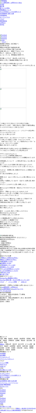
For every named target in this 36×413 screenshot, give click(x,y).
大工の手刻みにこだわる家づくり (10, 11)
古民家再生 (3, 15)
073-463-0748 (5, 291)
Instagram (2, 393)
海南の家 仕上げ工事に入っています (15, 280)
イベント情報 (12, 282)
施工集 (2, 6)
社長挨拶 (3, 353)
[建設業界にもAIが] (18, 261)
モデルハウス (19, 289)
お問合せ (3, 23)
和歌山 (2, 344)
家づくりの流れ (5, 8)
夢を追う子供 (4, 274)
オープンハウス (5, 17)
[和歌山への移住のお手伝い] (18, 258)
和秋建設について (5, 10)
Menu (20, 2)
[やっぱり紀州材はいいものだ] (18, 269)
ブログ (2, 19)
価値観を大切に (9, 278)
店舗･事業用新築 (5, 384)
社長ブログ (3, 364)
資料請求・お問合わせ (11, 287)
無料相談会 (3, 21)
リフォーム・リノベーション (9, 382)
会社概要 (3, 355)
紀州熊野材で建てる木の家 (8, 381)
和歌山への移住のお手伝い (8, 259)
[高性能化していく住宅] (18, 265)
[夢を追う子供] (18, 273)
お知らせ (24, 282)
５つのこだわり (5, 373)
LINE (1, 395)
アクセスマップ (5, 357)
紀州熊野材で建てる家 (7, 13)
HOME (2, 4)
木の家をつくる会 (5, 370)
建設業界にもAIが (5, 263)
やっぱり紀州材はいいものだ (9, 270)
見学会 (2, 24)
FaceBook (3, 390)
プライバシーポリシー (7, 359)
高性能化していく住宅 (7, 267)
